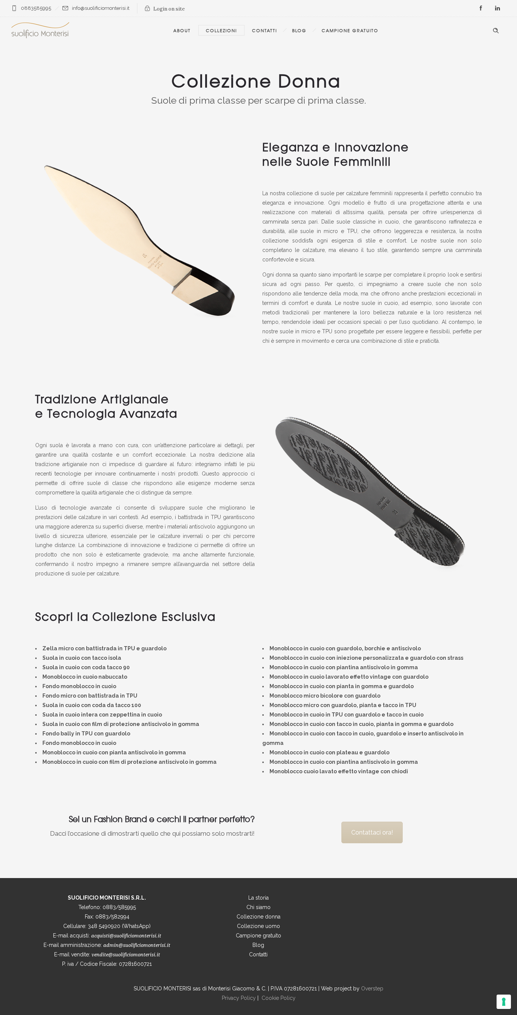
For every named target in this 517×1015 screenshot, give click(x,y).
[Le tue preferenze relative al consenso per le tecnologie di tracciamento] (504, 1002)
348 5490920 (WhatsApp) (119, 926)
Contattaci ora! (372, 832)
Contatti (264, 30)
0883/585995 (119, 907)
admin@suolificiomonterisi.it (136, 945)
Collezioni (221, 30)
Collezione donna (258, 917)
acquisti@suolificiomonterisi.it (126, 936)
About (182, 30)
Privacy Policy (239, 998)
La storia (258, 898)
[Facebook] (480, 8)
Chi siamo (258, 907)
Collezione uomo (258, 926)
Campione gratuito (258, 936)
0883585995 (36, 8)
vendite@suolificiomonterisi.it (126, 954)
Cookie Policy (279, 998)
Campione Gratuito (350, 30)
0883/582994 (112, 917)
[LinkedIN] (497, 8)
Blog (299, 30)
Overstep (372, 988)
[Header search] (495, 30)
